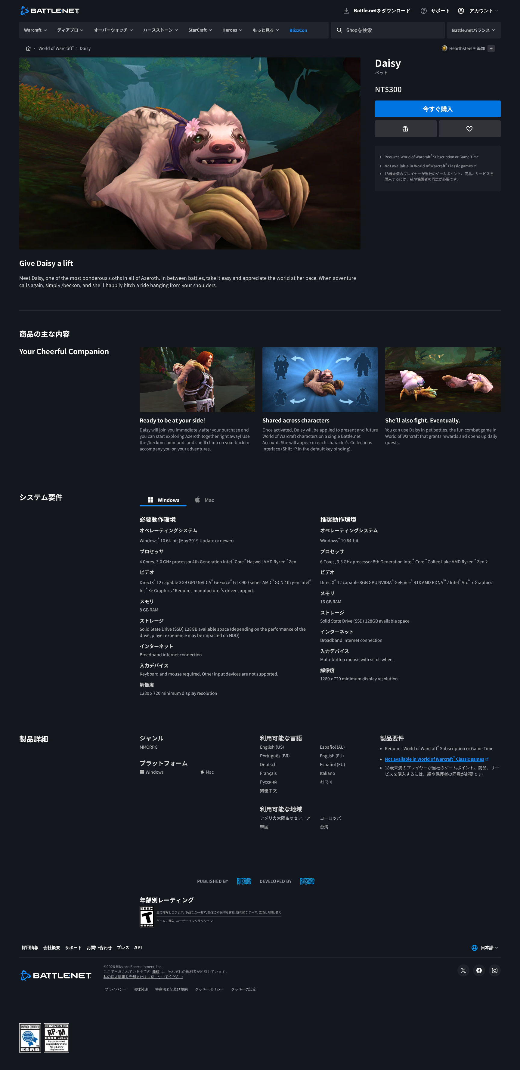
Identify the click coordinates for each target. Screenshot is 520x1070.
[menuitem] (35, 30)
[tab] (163, 499)
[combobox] (393, 30)
